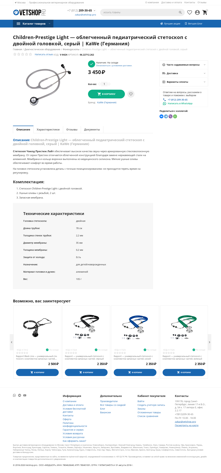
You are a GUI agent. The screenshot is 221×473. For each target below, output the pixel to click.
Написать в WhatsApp (180, 103)
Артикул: (73, 54)
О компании (152, 2)
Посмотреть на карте (187, 425)
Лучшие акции (172, 23)
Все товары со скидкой (113, 404)
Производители (109, 401)
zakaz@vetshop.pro (85, 14)
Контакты (189, 2)
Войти (141, 401)
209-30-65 (79, 10)
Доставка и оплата (171, 2)
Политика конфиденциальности (75, 424)
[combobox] (142, 12)
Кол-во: (92, 84)
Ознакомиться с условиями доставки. (114, 65)
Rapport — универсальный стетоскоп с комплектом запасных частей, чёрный (84, 357)
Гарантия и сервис (73, 429)
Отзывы (202, 2)
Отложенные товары (149, 412)
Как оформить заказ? (74, 440)
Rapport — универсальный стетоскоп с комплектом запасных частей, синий (133, 357)
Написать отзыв (44, 54)
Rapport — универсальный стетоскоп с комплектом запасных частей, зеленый (182, 357)
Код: (56, 54)
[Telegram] (166, 116)
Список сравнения (148, 416)
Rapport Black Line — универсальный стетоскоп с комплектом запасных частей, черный (36, 357)
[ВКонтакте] (161, 116)
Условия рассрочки (73, 437)
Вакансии (105, 412)
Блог (102, 408)
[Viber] (170, 116)
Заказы (141, 408)
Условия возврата (73, 433)
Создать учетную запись (151, 404)
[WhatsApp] (175, 116)
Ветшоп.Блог (195, 23)
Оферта (67, 419)
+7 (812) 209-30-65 (178, 99)
